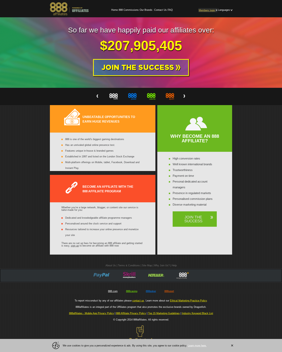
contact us (138, 300)
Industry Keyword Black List (197, 313)
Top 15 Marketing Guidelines (164, 313)
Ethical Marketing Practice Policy (188, 300)
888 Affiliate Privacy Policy (131, 313)
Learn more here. (197, 345)
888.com (113, 291)
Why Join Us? (162, 265)
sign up (75, 245)
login (207, 10)
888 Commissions (129, 9)
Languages (224, 9)
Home (114, 9)
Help (174, 265)
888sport (169, 291)
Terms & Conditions (129, 265)
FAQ (170, 9)
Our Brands (146, 9)
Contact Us (160, 9)
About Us (111, 265)
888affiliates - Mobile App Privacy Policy (91, 313)
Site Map (147, 265)
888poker (151, 291)
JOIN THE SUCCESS (193, 219)
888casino (131, 291)
